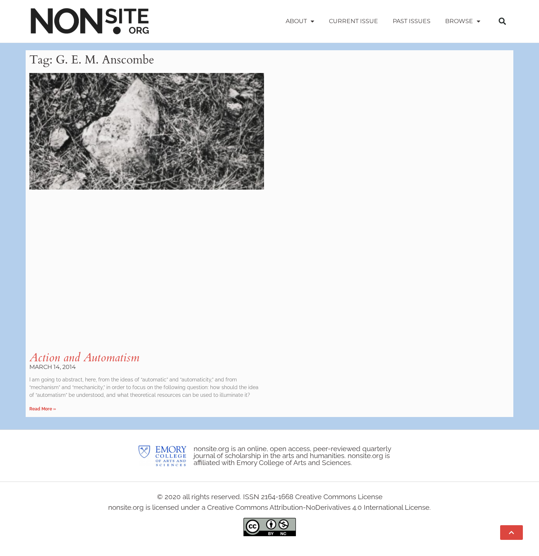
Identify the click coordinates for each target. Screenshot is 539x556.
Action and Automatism (84, 358)
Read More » (42, 408)
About (296, 21)
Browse (459, 21)
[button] (502, 21)
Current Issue (353, 21)
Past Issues (411, 21)
